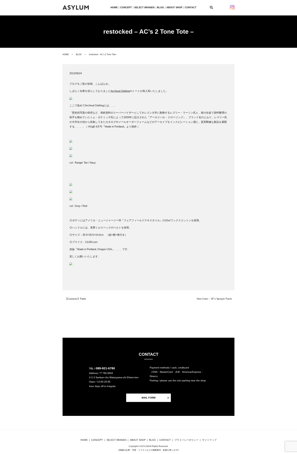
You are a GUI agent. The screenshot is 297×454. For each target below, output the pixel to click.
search (213, 7)
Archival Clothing (120, 90)
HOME (114, 7)
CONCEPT (126, 7)
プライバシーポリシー (186, 440)
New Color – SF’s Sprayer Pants (214, 298)
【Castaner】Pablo (75, 298)
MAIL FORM (149, 397)
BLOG (160, 7)
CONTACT (190, 7)
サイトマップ (209, 440)
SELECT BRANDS (144, 7)
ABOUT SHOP (174, 7)
